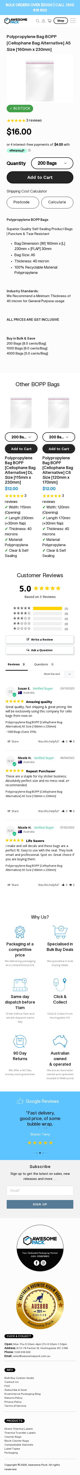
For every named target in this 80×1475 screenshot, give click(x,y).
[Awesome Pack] (40, 1240)
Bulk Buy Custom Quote (19, 1378)
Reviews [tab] (14, 664)
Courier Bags (12, 1436)
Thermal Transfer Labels (20, 1432)
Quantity (16, 163)
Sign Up (40, 1204)
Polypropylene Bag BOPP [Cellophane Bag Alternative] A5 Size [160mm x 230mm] (34, 724)
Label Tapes (12, 1448)
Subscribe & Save (15, 1390)
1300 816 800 (22, 1352)
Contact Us (11, 1382)
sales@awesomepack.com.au (31, 1356)
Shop (60, 20)
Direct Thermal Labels (18, 1428)
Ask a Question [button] (42, 650)
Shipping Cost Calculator (27, 191)
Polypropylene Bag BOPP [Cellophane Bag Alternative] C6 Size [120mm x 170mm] (57, 470)
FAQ (7, 1386)
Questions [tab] (41, 664)
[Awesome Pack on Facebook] (36, 1262)
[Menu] (72, 21)
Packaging (11, 1452)
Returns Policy (13, 1398)
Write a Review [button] (42, 639)
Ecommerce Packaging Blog (22, 1394)
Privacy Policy (13, 1402)
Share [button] (15, 741)
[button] (64, 741)
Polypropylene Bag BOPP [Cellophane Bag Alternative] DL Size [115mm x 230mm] (20, 470)
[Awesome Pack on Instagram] (43, 1262)
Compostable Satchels (18, 1444)
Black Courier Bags (16, 1440)
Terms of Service (15, 1405)
